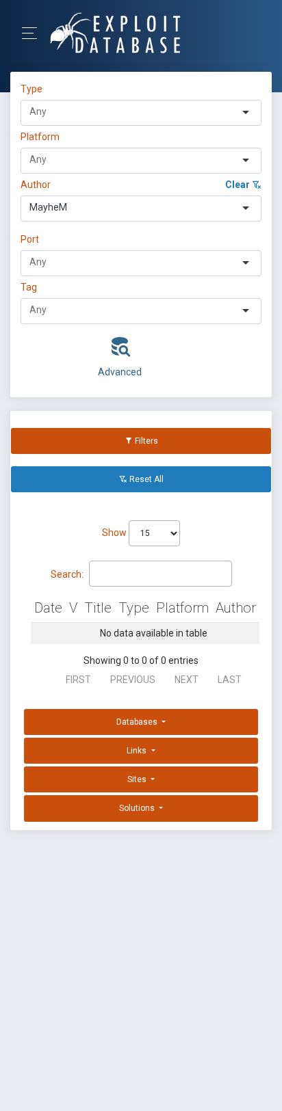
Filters (145, 441)
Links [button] (138, 750)
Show (115, 532)
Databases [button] (137, 722)
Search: (67, 574)
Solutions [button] (138, 808)
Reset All (145, 479)
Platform (40, 136)
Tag (29, 287)
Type (34, 88)
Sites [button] (138, 779)
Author (36, 184)
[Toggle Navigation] (34, 33)
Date (48, 608)
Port (30, 239)
